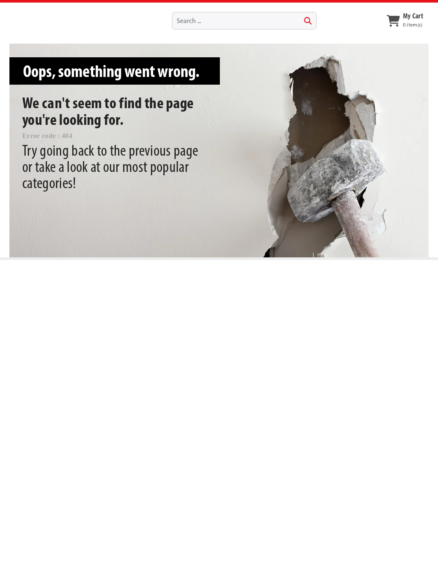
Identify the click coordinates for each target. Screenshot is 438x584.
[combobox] (244, 20)
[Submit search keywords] (308, 21)
